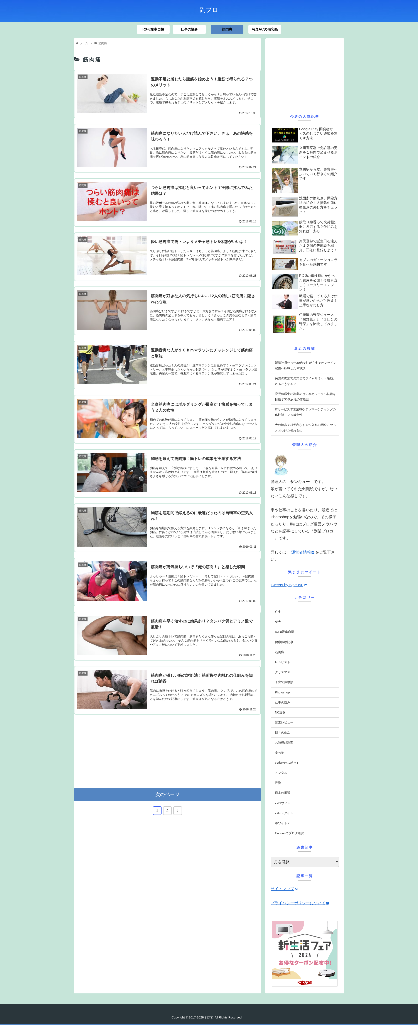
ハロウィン (282, 803)
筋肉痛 (279, 652)
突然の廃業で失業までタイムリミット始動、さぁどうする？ (305, 380)
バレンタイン (284, 813)
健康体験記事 (284, 642)
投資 (278, 782)
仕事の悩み (282, 702)
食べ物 (279, 752)
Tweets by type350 (287, 585)
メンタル (281, 772)
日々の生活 (282, 732)
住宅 (278, 611)
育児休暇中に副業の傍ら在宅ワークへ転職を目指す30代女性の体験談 (305, 396)
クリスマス (282, 672)
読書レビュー (284, 722)
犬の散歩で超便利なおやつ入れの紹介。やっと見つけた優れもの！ (305, 427)
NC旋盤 (280, 712)
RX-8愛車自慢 (284, 632)
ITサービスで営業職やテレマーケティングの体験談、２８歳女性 (305, 412)
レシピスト (282, 662)
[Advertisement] (167, 750)
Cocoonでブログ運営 (289, 833)
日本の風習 (282, 793)
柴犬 (278, 621)
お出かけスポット (287, 762)
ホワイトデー (284, 823)
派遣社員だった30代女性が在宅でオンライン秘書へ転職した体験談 (305, 365)
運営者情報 (301, 552)
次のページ (167, 794)
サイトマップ (282, 889)
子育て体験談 (284, 682)
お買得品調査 (284, 742)
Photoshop (282, 692)
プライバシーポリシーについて (298, 903)
